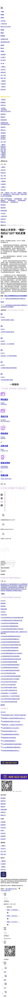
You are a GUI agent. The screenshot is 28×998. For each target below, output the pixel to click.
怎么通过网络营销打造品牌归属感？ (12, 744)
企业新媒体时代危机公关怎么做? (11, 721)
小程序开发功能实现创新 (9, 701)
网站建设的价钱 (5, 585)
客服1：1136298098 (13, 909)
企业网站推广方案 (6, 587)
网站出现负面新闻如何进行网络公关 (16, 298)
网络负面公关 (7, 194)
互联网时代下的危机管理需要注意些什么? (13, 718)
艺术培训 (3, 827)
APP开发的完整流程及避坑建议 (11, 676)
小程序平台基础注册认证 (9, 690)
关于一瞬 (2, 63)
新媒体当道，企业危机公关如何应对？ (12, 724)
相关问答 (3, 89)
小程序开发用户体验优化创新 (10, 699)
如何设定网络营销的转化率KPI (10, 636)
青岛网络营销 (18, 198)
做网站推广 (22, 587)
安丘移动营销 (13, 585)
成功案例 (2, 51)
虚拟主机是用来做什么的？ (9, 731)
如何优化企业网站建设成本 (9, 623)
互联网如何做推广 (17, 590)
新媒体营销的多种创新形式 (9, 667)
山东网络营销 (23, 584)
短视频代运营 (4, 39)
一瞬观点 (3, 86)
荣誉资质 (3, 72)
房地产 (2, 830)
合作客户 (3, 57)
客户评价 (3, 60)
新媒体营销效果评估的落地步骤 (11, 659)
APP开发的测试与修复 (8, 673)
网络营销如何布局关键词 (9, 737)
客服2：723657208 (13, 915)
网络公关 (2, 48)
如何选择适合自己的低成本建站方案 (12, 617)
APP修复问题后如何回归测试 (10, 670)
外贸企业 (3, 833)
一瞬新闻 (3, 81)
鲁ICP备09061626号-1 (11, 888)
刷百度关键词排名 (16, 589)
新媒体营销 (3, 35)
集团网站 (3, 836)
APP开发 (3, 21)
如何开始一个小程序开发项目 (10, 696)
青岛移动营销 (22, 200)
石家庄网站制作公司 (14, 584)
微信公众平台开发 (6, 26)
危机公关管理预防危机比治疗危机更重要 (15, 295)
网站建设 (2, 14)
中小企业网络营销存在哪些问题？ (11, 747)
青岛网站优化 (12, 200)
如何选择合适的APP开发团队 (10, 679)
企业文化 (3, 69)
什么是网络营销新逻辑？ (9, 741)
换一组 (4, 581)
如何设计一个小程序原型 (9, 693)
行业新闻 (3, 83)
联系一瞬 (3, 78)
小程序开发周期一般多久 (9, 687)
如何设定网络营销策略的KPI (10, 639)
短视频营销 (9, 590)
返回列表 (2, 301)
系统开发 (2, 17)
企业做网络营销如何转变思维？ (11, 734)
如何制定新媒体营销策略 (9, 662)
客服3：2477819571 (13, 921)
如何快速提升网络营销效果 (9, 647)
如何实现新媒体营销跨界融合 (10, 664)
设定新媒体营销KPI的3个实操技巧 (11, 653)
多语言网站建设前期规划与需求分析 (12, 629)
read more (3, 600)
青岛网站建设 (8, 198)
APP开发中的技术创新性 (9, 681)
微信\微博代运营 (5, 42)
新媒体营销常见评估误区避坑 (10, 656)
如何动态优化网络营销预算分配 (11, 644)
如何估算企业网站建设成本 (9, 626)
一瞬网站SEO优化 (22, 585)
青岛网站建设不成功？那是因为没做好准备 (14, 715)
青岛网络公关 (14, 202)
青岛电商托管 (4, 202)
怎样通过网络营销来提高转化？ (11, 750)
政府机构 (3, 824)
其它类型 (3, 839)
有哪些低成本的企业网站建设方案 (11, 620)
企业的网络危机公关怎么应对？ (11, 728)
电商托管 (2, 45)
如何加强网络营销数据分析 (9, 650)
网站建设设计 (4, 584)
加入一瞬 (3, 75)
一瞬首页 (2, 11)
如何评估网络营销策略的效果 (10, 642)
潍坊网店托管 (14, 587)
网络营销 (2, 29)
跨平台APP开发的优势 (8, 684)
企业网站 (3, 822)
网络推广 (2, 32)
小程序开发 (4, 23)
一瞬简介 (3, 66)
